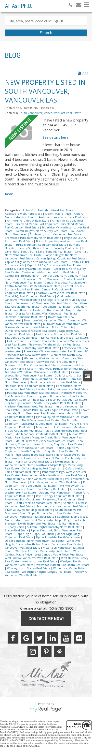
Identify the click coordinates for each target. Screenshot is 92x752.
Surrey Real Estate (17, 530)
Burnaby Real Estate (66, 248)
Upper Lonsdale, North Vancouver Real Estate (35, 540)
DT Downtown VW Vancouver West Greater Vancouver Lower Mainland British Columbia (46, 325)
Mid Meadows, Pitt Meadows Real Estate (41, 434)
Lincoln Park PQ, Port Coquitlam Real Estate (50, 410)
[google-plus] (26, 638)
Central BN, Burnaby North (22, 275)
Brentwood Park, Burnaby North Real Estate (33, 238)
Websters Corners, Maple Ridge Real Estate (43, 551)
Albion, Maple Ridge (58, 213)
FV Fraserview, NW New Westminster (46, 353)
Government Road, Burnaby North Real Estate (57, 368)
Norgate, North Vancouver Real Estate (29, 448)
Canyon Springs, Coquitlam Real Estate (61, 258)
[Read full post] (22, 132)
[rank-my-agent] (59, 651)
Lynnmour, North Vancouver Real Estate (33, 420)
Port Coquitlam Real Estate (38, 485)
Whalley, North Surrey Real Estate (29, 568)
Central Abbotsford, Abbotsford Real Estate (50, 272)
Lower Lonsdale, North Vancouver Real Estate (47, 411)
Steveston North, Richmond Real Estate (30, 523)
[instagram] (32, 651)
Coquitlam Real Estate (56, 306)
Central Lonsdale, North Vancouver (38, 279)
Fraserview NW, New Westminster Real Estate (53, 351)
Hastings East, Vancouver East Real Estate (33, 392)
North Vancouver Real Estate (34, 461)
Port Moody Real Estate (53, 489)
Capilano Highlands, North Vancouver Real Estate (36, 262)
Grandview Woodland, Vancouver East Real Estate (37, 372)
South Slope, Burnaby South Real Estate (46, 513)
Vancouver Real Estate (67, 544)
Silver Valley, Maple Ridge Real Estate (29, 509)
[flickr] (79, 638)
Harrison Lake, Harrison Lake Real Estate (62, 389)
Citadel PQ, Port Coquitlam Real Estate (30, 296)
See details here (55, 137)
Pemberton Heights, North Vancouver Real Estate (54, 475)
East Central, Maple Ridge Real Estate (64, 337)
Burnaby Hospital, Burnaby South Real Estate (42, 246)
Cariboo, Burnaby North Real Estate (28, 269)
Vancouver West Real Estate (23, 547)
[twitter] (39, 638)
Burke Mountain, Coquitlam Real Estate (41, 244)
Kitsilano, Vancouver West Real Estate (29, 406)
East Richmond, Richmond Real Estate (32, 341)
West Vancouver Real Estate (40, 561)
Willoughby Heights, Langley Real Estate (47, 571)
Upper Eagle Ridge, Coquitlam (35, 534)
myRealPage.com (46, 709)
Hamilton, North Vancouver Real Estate (55, 382)
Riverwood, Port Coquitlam (22, 499)
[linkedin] (52, 638)
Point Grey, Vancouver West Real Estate (55, 482)
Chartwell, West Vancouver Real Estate (61, 293)
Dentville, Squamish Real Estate (25, 317)
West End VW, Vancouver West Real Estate (32, 558)
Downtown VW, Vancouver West (44, 320)
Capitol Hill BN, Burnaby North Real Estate (54, 265)
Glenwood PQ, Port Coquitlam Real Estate (32, 365)
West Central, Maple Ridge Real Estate (59, 554)
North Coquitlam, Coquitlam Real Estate (47, 451)
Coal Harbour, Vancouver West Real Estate (40, 298)
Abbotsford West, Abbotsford (24, 213)
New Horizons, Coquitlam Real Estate (58, 444)
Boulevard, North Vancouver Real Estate (56, 234)
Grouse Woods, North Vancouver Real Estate (42, 373)
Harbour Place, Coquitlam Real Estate (29, 386)
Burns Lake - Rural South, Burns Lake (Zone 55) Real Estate (47, 249)
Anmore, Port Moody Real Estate (28, 220)
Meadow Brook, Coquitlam (53, 427)
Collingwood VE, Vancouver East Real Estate (43, 303)
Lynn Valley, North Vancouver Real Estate (62, 417)
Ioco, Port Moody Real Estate (69, 399)
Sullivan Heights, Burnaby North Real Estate (55, 527)
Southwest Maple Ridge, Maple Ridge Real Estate (55, 520)
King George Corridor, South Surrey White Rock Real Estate (43, 403)
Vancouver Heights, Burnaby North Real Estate (42, 542)
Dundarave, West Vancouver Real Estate (31, 330)
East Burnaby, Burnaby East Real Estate (61, 334)
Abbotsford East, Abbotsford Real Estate (48, 210)
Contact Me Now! (46, 618)
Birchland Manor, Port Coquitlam (37, 224)
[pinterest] (46, 651)
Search (46, 33)
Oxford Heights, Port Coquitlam (42, 468)
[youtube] (66, 638)
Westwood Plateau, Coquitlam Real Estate (63, 565)
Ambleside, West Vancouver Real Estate (64, 217)
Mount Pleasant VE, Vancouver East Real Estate (45, 441)
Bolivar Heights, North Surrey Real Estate (41, 231)
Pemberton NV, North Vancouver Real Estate (34, 479)
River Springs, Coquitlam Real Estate (59, 496)
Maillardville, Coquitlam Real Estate (44, 423)
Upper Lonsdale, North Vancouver (58, 537)
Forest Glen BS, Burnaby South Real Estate (32, 348)
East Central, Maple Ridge (21, 337)
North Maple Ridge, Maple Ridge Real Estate (44, 453)
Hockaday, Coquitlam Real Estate (26, 399)
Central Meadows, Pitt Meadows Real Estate (33, 286)
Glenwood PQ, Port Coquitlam (56, 361)
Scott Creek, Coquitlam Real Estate (38, 503)
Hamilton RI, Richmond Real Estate (44, 379)
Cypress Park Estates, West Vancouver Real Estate (46, 313)
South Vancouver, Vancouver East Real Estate (50, 113)
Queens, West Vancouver (55, 492)
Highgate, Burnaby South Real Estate (61, 396)
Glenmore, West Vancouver (42, 358)
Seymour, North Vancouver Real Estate (61, 506)
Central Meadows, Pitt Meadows (65, 282)
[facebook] (13, 638)
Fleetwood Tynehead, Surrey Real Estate (55, 344)
